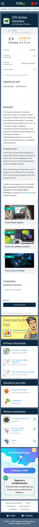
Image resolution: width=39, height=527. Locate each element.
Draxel (13, 440)
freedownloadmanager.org (25, 521)
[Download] (34, 419)
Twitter (12, 516)
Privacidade (11, 506)
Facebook (28, 516)
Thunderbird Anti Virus (20, 419)
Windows (4, 9)
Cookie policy (24, 506)
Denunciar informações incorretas (17, 75)
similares (27, 193)
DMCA (27, 503)
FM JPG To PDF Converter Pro (17, 429)
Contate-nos (25, 509)
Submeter (13, 509)
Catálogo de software (14, 503)
